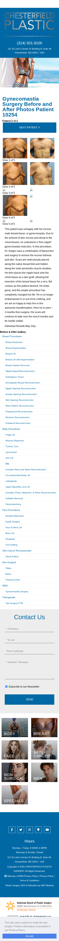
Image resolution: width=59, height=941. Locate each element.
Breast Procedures (12, 336)
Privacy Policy (46, 876)
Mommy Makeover (15, 440)
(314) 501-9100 (29, 43)
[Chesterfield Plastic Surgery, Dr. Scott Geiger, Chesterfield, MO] (29, 24)
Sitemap (11, 876)
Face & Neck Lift (14, 527)
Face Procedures (11, 510)
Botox (8, 574)
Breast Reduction (14, 342)
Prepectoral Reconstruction (19, 411)
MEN (5, 585)
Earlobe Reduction (15, 516)
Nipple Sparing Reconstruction (21, 388)
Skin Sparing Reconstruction (20, 400)
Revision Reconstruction (18, 417)
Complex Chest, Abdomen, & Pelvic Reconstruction (31, 492)
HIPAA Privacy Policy (27, 876)
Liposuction (11, 452)
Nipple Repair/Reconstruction (20, 371)
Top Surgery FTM (14, 603)
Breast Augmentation (16, 348)
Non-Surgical (9, 562)
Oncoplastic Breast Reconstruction (23, 382)
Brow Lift (10, 533)
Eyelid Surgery (13, 521)
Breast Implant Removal (17, 365)
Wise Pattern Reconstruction (20, 406)
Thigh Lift (10, 435)
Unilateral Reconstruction (18, 423)
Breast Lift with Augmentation (20, 359)
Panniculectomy (13, 504)
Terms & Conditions (29, 880)
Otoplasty (10, 539)
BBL (8, 463)
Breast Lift (11, 354)
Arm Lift (9, 458)
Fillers (8, 568)
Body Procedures (11, 429)
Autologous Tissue (15, 377)
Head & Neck (12, 556)
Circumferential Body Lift (18, 475)
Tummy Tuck (12, 446)
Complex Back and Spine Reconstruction (26, 469)
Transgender (8, 597)
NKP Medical (47, 885)
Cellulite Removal (14, 498)
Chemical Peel (13, 580)
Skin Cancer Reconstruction (16, 550)
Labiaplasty (11, 481)
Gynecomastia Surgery (17, 591)
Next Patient (28, 127)
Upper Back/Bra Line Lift (18, 487)
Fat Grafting (11, 545)
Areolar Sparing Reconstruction (21, 394)
